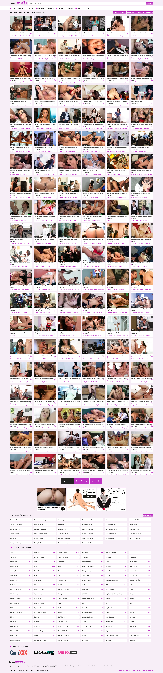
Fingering (120, 105)
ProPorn (110, 287)
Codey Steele (146, 382)
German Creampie (20, 612)
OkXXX (85, 34)
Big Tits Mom (68, 617)
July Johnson (87, 312)
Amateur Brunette (111, 529)
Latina (27, 289)
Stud (44, 585)
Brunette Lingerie (68, 635)
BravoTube (135, 195)
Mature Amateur (116, 552)
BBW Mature (140, 626)
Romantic (47, 36)
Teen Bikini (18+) (68, 631)
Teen (92, 151)
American (111, 405)
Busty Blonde (116, 589)
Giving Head (92, 552)
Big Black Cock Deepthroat (116, 594)
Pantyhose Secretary (40, 533)
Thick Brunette (14, 533)
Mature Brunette (111, 520)
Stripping (14, 243)
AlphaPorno (14, 57)
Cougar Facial (68, 621)
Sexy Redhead (20, 575)
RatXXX (86, 287)
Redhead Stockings (92, 566)
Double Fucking (44, 603)
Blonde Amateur (44, 557)
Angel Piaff (87, 243)
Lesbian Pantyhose (44, 640)
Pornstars (61, 8)
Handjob (26, 243)
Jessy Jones (71, 428)
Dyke (140, 589)
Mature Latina (20, 608)
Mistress (140, 640)
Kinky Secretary (137, 105)
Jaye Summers (137, 382)
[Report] (31, 34)
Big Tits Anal (20, 594)
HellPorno (111, 80)
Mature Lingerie (20, 640)
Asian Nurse (92, 608)
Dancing (20, 585)
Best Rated (40, 8)
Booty (52, 451)
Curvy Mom (44, 598)
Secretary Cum (62, 529)
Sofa (74, 220)
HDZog (86, 195)
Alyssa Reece (112, 335)
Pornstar (110, 82)
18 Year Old (116, 626)
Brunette (110, 36)
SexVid (37, 241)
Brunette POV (110, 538)
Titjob (61, 82)
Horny (110, 312)
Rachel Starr (63, 428)
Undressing (140, 575)
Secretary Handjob (40, 529)
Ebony (68, 594)
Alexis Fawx (15, 36)
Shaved (92, 621)
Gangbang (98, 335)
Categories (50, 8)
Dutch (140, 585)
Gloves (140, 621)
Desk (92, 585)
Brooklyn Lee (63, 36)
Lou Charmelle (112, 174)
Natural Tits (118, 82)
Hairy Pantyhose (68, 598)
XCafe (110, 126)
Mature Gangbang (68, 589)
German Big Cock (92, 626)
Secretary (73, 59)
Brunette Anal (14, 520)
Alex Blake (63, 128)
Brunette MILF (134, 524)
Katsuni (110, 243)
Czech (116, 36)
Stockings (62, 105)
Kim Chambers (137, 36)
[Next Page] (98, 481)
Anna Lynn (62, 451)
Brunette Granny (15, 529)
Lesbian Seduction (92, 617)
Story (137, 335)
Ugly (116, 603)
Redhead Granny (92, 580)
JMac (85, 289)
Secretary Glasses (63, 533)
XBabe (61, 57)
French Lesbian (44, 589)
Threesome (136, 128)
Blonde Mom (140, 594)
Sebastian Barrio (118, 243)
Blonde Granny (140, 566)
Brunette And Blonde (136, 520)
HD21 (61, 172)
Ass (109, 105)
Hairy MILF (20, 635)
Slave (116, 561)
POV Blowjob (20, 626)
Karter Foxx (87, 36)
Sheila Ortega (112, 382)
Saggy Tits (20, 580)
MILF (140, 603)
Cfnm (85, 82)
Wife (44, 575)
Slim (92, 603)
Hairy (44, 566)
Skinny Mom (20, 566)
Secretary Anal (62, 520)
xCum (133, 80)
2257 (143, 670)
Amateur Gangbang (44, 631)
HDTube (62, 34)
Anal (28, 36)
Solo (20, 552)
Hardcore (62, 59)
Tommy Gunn (145, 405)
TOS (124, 670)
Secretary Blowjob (16, 543)
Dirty (68, 575)
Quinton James (121, 358)
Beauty (62, 197)
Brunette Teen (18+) (88, 520)
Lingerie (28, 358)
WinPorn (134, 449)
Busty (66, 82)
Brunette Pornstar (87, 533)
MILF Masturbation (44, 612)
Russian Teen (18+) (116, 635)
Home (13, 8)
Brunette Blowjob (63, 543)
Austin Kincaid (39, 59)
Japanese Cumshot (116, 580)
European (122, 36)
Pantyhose (87, 128)
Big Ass (134, 59)
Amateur (94, 36)
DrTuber (110, 34)
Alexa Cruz (23, 36)
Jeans (68, 612)
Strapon (140, 612)
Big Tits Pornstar (20, 589)
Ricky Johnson (95, 59)
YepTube (13, 80)
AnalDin (110, 241)
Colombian (68, 561)
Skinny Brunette (87, 524)
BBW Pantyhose (92, 612)
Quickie (44, 635)
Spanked (44, 626)
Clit (116, 585)
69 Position (92, 640)
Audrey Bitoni (63, 382)
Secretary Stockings (40, 520)
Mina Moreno (39, 36)
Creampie (123, 451)
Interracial (147, 451)
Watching (94, 82)
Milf (76, 36)
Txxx (133, 57)
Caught (69, 128)
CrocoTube (135, 103)
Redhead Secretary (64, 538)
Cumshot (110, 59)
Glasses (27, 128)
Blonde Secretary (111, 533)
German (145, 197)
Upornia (134, 34)
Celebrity (116, 575)
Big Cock (140, 59)
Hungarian (20, 561)
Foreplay (49, 266)
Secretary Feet (134, 529)
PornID (13, 34)
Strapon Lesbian (20, 598)
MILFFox (38, 149)
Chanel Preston (40, 128)
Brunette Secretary (88, 529)
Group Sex (69, 474)
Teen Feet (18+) (68, 626)
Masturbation (49, 128)
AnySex (38, 195)
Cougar (115, 312)
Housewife (116, 640)
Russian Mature (68, 557)
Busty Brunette (38, 538)
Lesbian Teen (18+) (140, 580)
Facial (92, 335)
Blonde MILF (20, 631)
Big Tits (47, 59)
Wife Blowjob (116, 617)
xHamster (111, 172)
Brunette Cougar (111, 524)
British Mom (140, 608)
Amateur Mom (68, 580)
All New (30, 8)
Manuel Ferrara (96, 220)
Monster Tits (140, 561)
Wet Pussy (44, 580)
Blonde (24, 105)
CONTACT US (149, 670)
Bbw (68, 451)
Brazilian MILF (20, 603)
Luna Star (86, 59)
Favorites (70, 8)
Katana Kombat (93, 289)
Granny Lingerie (140, 635)
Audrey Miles (111, 358)
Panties (75, 197)
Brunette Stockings (88, 543)
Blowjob (71, 36)
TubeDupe (87, 126)
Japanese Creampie (92, 598)
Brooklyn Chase (40, 243)
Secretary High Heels (16, 524)
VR (140, 552)
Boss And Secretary (136, 533)
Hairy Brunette (38, 524)
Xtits (37, 57)
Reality (68, 608)
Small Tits (121, 128)
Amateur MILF (68, 552)
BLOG (120, 670)
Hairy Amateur (44, 594)
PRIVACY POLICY (131, 670)
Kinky (116, 612)
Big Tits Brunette (135, 538)
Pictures (79, 8)
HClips (86, 403)
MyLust (110, 218)
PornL (85, 426)
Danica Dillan (136, 174)
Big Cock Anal (44, 608)
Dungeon (44, 617)
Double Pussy (140, 557)
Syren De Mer (136, 405)
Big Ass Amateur (116, 608)
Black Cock (44, 571)
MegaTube (87, 218)
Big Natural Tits (92, 561)
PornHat (38, 34)
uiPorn (86, 310)
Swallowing (92, 589)
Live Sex (87, 8)
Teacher (14, 59)
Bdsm (13, 105)
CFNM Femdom (92, 594)
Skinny (92, 635)
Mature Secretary (87, 538)
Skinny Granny (92, 571)
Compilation (92, 575)
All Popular (21, 8)
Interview (140, 598)
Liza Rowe (38, 428)
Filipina (116, 631)
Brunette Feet (38, 543)
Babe (17, 151)
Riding (48, 82)
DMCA (139, 670)
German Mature (68, 640)
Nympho (44, 621)
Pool (68, 603)
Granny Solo (20, 571)
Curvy (52, 174)
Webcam (140, 617)
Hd (133, 82)
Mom (23, 358)
